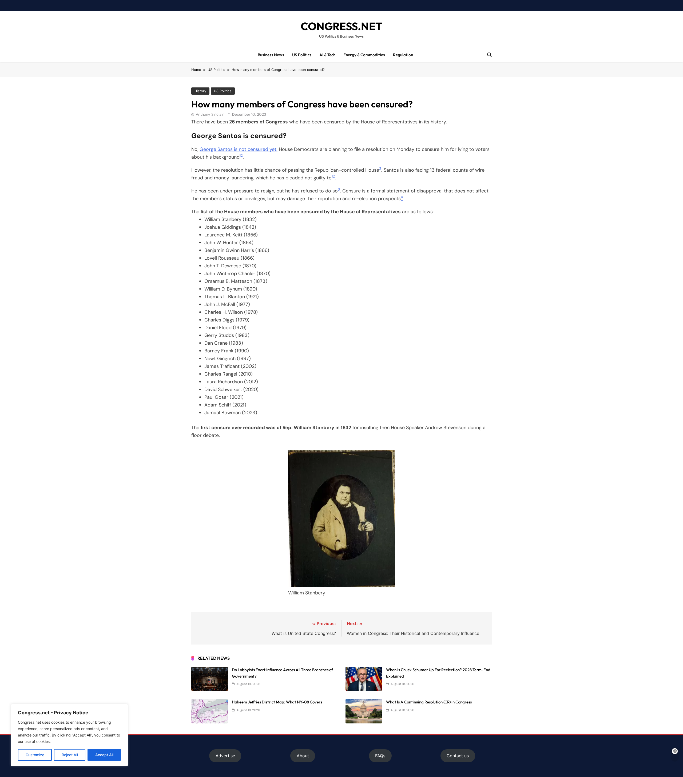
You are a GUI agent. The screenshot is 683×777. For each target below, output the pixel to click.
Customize (35, 754)
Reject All (70, 754)
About (303, 755)
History (200, 91)
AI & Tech (327, 54)
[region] (69, 735)
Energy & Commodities (364, 54)
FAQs (380, 755)
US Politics (301, 54)
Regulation (403, 54)
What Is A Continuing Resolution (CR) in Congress (429, 701)
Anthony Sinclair (210, 114)
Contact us (458, 755)
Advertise (225, 755)
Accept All (104, 754)
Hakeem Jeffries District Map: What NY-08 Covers (277, 701)
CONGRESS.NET (341, 26)
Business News (271, 54)
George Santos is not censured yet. (238, 149)
